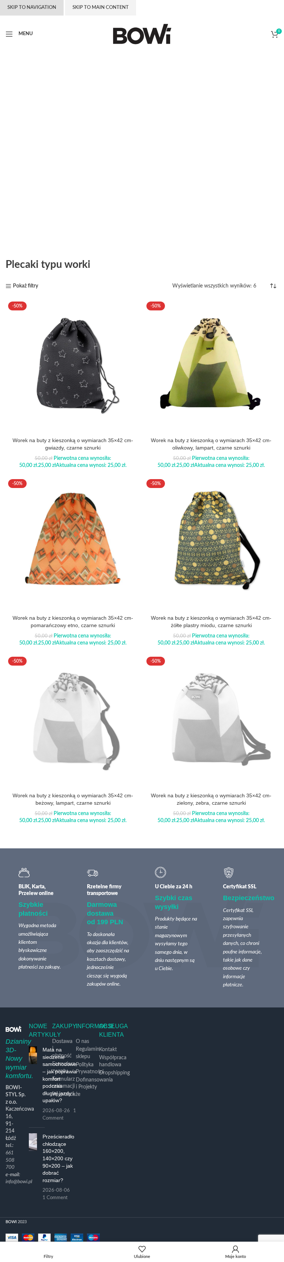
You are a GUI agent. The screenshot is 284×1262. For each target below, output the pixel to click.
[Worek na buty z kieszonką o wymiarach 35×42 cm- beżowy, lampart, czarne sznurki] (73, 721)
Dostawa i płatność (62, 1049)
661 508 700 (10, 1160)
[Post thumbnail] (33, 1084)
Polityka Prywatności (90, 1068)
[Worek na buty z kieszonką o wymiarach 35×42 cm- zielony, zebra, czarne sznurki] (211, 721)
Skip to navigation (31, 7)
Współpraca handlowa (112, 1061)
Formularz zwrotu (63, 1067)
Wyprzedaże (66, 1094)
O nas (82, 1041)
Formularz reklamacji (63, 1083)
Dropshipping (114, 1073)
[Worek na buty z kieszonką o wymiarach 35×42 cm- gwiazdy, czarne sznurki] (73, 366)
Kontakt (108, 1049)
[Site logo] (142, 33)
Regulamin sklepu (87, 1053)
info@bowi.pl (19, 1181)
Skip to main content (100, 7)
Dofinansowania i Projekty (94, 1083)
